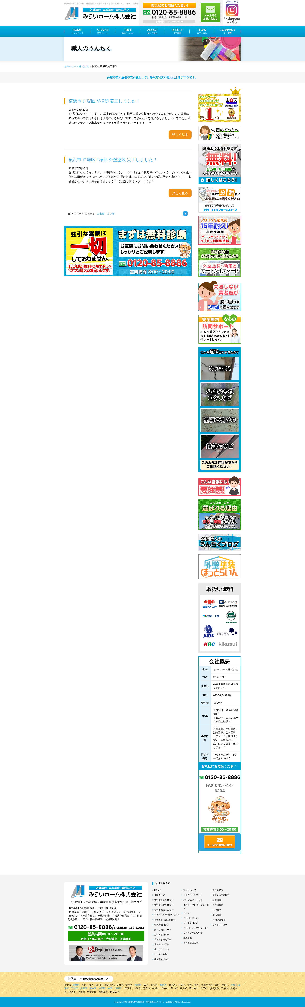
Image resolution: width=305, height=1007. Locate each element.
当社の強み (218, 890)
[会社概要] (227, 31)
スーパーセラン (190, 918)
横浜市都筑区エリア (163, 909)
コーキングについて (192, 932)
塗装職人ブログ (161, 959)
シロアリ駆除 (160, 954)
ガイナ (186, 913)
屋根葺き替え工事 (162, 939)
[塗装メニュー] (103, 31)
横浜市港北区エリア (163, 904)
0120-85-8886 (222, 777)
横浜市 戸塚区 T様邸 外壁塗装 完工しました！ (113, 159)
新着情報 (217, 900)
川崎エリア (159, 895)
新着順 (101, 213)
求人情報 (217, 914)
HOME (157, 890)
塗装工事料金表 (161, 934)
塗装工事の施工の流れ (164, 919)
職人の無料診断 (161, 924)
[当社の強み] (152, 31)
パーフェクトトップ (192, 900)
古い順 (111, 213)
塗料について (189, 890)
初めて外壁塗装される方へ (167, 914)
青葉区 (76, 984)
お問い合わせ (219, 919)
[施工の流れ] (202, 31)
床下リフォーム (161, 949)
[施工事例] (177, 31)
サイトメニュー (220, 924)
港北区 (138, 984)
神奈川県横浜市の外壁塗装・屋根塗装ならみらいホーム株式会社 (148, 1002)
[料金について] (127, 31)
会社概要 (217, 909)
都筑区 (163, 984)
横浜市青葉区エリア (163, 900)
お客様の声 (218, 904)
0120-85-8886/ (108, 927)
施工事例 (187, 937)
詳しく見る (180, 134)
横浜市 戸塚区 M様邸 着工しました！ (104, 101)
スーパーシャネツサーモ (195, 927)
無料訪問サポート (162, 929)
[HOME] (77, 31)
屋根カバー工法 (161, 944)
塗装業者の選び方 (221, 895)
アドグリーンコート (192, 895)
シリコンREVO (190, 922)
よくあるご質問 (190, 942)
